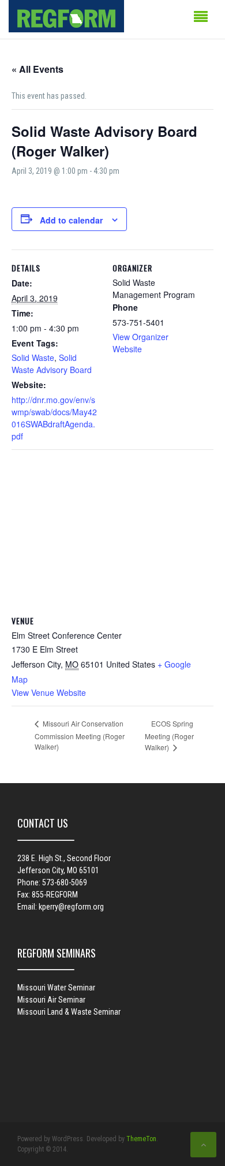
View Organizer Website (140, 343)
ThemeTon (141, 1139)
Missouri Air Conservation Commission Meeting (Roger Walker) (80, 734)
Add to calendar (71, 220)
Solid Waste (33, 357)
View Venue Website (49, 692)
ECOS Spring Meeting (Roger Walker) (169, 735)
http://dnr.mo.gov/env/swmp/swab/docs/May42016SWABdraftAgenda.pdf (54, 418)
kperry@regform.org (71, 906)
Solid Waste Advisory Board (52, 363)
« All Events (37, 69)
